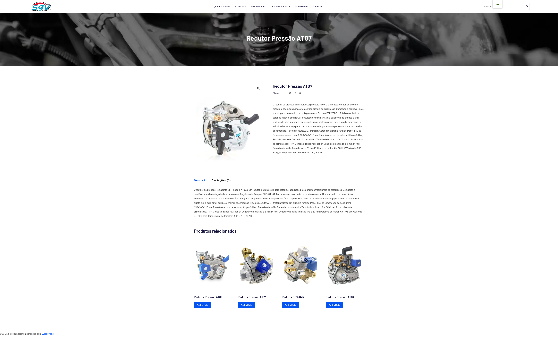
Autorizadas (301, 6)
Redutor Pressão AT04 (340, 297)
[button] (258, 88)
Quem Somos (221, 6)
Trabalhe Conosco (278, 6)
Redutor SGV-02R (293, 297)
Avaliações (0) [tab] (221, 180)
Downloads (256, 6)
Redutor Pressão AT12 (252, 297)
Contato (317, 6)
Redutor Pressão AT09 (208, 297)
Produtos (239, 6)
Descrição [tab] (200, 180)
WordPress (48, 333)
